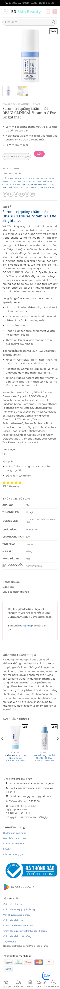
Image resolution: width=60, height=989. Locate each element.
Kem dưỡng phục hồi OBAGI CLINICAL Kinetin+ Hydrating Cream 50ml (44, 759)
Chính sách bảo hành (14, 920)
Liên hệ (7, 849)
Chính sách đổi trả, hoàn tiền (18, 925)
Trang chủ (8, 104)
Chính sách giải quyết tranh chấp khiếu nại (25, 931)
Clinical (17, 173)
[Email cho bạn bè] (21, 194)
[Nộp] (53, 22)
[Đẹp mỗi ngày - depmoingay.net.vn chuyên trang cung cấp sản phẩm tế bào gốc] (26, 12)
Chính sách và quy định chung (19, 909)
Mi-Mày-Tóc (32, 529)
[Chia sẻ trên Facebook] (10, 194)
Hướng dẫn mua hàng (14, 833)
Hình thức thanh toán (14, 838)
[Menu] (5, 11)
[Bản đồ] (54, 11)
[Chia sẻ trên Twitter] (16, 194)
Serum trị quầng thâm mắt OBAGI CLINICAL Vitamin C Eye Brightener (29, 216)
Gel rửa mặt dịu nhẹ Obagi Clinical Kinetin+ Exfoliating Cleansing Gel (15, 759)
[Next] (52, 55)
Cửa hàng (24, 104)
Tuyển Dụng (9, 941)
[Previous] (8, 55)
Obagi (36, 104)
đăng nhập (26, 625)
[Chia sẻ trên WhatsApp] (5, 194)
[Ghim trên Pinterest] (26, 194)
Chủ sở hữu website (13, 843)
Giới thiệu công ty (12, 904)
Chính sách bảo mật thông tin (18, 936)
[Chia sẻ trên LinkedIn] (32, 194)
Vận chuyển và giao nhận (16, 915)
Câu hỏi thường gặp (13, 854)
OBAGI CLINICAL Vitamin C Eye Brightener (27, 178)
